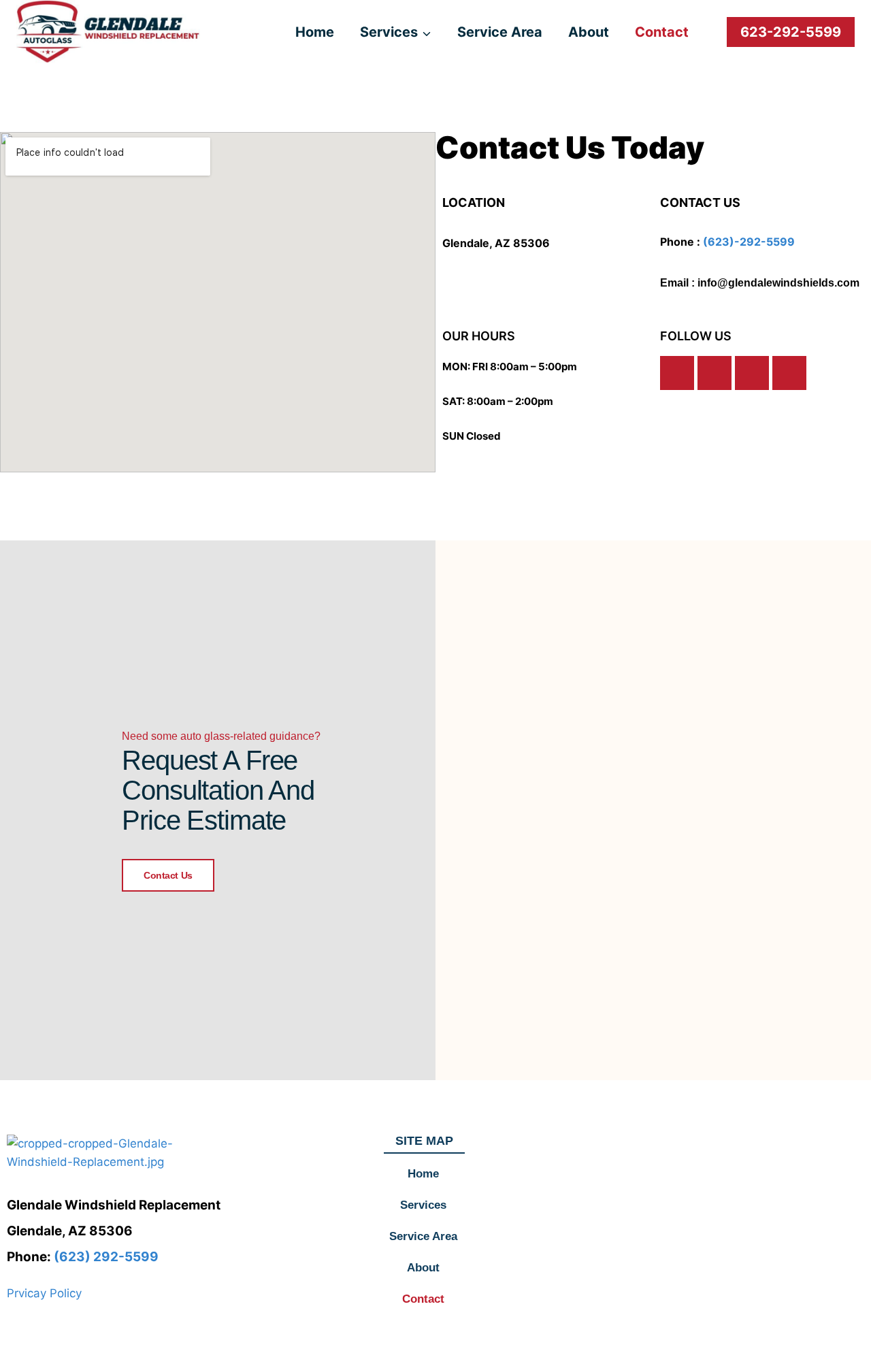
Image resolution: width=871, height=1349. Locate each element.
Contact (662, 32)
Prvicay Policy (44, 1293)
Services (423, 1205)
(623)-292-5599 (749, 241)
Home (314, 32)
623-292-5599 (790, 32)
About (588, 32)
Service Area (499, 32)
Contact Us (168, 875)
